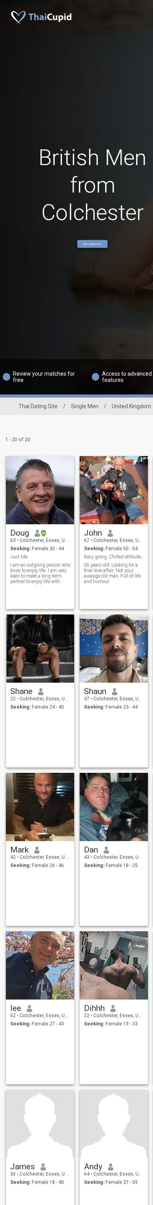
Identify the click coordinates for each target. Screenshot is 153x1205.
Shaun (95, 691)
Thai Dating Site (38, 406)
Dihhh (94, 1008)
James (22, 1166)
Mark (19, 849)
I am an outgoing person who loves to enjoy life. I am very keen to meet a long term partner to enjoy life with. (40, 573)
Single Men (84, 406)
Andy (93, 1166)
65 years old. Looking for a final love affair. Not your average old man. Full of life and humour (112, 573)
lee (15, 1008)
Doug (19, 533)
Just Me (18, 557)
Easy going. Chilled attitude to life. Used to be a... (114, 557)
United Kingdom (131, 406)
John (93, 533)
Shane (21, 691)
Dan (91, 849)
